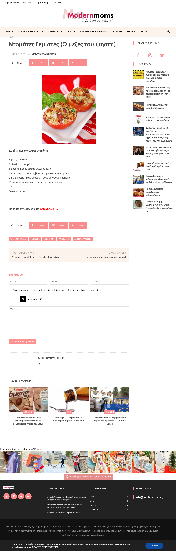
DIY (8, 31)
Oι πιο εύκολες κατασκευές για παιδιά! (105, 256)
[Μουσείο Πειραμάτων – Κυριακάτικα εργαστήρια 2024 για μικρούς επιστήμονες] (138, 74)
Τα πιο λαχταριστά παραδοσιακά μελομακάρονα (154, 192)
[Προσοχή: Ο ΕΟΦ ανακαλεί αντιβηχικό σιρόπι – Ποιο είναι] (69, 399)
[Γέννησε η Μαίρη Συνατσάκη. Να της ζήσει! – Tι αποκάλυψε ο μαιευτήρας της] (138, 204)
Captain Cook (18, 239)
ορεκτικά (64, 239)
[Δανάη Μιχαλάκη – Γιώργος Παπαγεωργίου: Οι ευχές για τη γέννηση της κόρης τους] (138, 150)
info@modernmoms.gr (150, 497)
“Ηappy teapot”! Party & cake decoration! (36, 256)
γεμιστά (35, 239)
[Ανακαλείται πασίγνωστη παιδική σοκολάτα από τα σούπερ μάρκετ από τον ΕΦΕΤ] (28, 399)
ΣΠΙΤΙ (130, 31)
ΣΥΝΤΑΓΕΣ (54, 31)
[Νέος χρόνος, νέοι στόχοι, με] (77, 462)
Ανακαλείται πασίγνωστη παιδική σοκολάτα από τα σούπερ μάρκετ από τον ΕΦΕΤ (28, 420)
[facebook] (39, 364)
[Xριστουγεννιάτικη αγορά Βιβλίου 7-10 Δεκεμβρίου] (138, 119)
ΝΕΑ (70, 31)
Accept (154, 545)
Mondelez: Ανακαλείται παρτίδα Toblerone (64, 512)
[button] (168, 31)
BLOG (144, 31)
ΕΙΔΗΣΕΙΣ (28, 412)
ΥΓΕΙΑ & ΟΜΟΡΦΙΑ (29, 31)
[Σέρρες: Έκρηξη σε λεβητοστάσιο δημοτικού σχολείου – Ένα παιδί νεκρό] (109, 399)
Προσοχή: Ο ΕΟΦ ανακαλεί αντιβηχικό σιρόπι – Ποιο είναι (158, 166)
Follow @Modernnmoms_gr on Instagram (90, 476)
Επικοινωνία (57, 2)
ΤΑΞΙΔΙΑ (117, 31)
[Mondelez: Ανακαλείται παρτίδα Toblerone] (138, 106)
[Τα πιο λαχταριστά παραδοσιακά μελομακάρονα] (138, 192)
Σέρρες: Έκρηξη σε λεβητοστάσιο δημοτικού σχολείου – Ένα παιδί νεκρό (109, 420)
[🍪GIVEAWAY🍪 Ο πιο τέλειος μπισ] (121, 462)
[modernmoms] (88, 16)
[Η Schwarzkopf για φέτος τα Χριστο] (143, 462)
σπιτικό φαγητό (83, 239)
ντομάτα (49, 239)
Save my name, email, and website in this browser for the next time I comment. (56, 290)
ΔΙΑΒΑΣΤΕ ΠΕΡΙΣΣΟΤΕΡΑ (43, 547)
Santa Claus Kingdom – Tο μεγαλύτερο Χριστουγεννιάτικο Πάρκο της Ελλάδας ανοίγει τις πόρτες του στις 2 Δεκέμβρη (159, 134)
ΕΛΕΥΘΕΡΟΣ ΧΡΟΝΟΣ (92, 31)
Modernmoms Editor (44, 54)
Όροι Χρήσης (43, 2)
